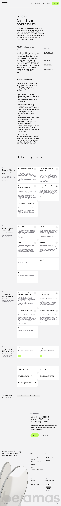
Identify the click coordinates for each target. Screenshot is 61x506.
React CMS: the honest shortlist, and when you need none (27, 383)
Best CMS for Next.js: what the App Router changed (48, 368)
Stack (43, 3)
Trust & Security (45, 435)
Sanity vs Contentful (34, 395)
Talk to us (55, 3)
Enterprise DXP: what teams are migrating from (48, 54)
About (48, 3)
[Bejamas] (5, 3)
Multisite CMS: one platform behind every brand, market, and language (48, 376)
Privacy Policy (5, 503)
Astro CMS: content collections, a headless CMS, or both (27, 368)
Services (37, 3)
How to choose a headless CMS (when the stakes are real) (27, 376)
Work (31, 3)
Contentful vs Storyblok (23, 395)
